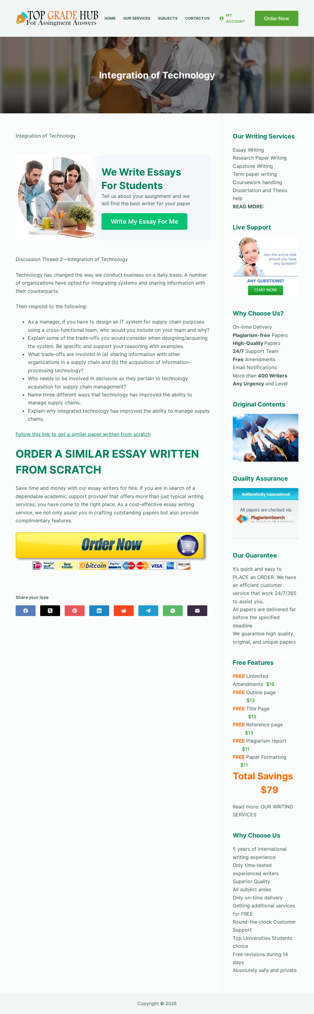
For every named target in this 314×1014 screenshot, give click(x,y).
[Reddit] (124, 610)
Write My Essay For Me (144, 221)
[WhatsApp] (173, 610)
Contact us (197, 18)
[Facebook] (26, 610)
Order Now (276, 18)
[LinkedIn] (99, 610)
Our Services (136, 18)
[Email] (197, 610)
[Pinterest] (75, 610)
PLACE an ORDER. (254, 577)
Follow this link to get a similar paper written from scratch (83, 434)
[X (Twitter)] (50, 610)
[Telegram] (148, 610)
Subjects (168, 18)
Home (110, 18)
